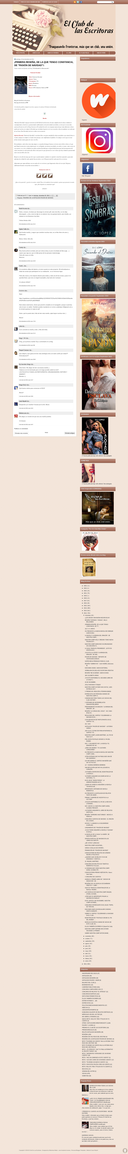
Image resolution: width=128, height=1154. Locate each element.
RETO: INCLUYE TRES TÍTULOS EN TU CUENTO (96, 1066)
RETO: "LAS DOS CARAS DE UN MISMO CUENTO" (96, 1060)
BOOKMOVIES (86, 985)
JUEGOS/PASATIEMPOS (89, 1010)
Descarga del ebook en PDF (21, 102)
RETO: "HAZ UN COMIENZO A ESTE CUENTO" (95, 1057)
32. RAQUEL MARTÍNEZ (92, 861)
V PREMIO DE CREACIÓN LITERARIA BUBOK (98, 691)
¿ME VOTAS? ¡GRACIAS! (92, 843)
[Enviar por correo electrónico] (50, 196)
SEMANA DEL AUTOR (88, 1071)
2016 (85, 603)
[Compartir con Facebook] (57, 196)
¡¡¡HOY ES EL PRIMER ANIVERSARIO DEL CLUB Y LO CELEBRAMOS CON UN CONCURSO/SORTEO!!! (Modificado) (102, 1100)
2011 (85, 964)
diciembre (88, 615)
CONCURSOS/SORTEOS (89, 994)
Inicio (46, 432)
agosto (87, 943)
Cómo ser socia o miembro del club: (30, 2)
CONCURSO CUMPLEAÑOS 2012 (91, 989)
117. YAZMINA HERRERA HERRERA (95, 765)
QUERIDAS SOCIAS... (88, 1135)
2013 (85, 610)
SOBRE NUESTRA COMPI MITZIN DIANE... (97, 933)
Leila (20, 326)
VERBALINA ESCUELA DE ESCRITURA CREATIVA (99, 670)
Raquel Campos (24, 350)
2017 (85, 600)
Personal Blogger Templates (78, 1150)
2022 (85, 590)
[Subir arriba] (125, 1151)
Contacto (16, 2)
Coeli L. (21, 266)
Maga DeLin (23, 385)
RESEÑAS (85, 1034)
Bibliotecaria (23, 413)
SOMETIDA (85, 1076)
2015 (85, 605)
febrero (87, 958)
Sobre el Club (36, 52)
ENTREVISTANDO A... (88, 1000)
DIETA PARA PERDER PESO (90, 996)
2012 (85, 613)
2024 (85, 588)
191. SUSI (88, 724)
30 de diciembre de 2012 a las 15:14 (27, 224)
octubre (87, 938)
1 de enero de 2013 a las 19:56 (26, 396)
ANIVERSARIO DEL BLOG (89, 973)
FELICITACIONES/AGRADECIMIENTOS (93, 1005)
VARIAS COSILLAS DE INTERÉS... (95, 848)
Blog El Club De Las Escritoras (22, 100)
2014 (85, 608)
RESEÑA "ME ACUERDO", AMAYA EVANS (97, 673)
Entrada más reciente (21, 433)
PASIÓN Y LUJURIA (87, 1025)
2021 (85, 593)
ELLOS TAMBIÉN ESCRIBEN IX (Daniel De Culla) (98, 926)
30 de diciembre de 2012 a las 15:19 (27, 242)
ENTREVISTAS (86, 1003)
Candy (21, 247)
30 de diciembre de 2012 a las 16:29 (27, 260)
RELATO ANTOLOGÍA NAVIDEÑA (91, 1032)
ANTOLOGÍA (85, 975)
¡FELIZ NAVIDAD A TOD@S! (93, 684)
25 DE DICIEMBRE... (91, 682)
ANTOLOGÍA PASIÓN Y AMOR (90, 980)
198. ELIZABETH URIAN (91, 675)
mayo (87, 951)
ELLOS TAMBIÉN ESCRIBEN (90, 998)
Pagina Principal (20, 52)
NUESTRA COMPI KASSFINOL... (94, 845)
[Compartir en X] (55, 196)
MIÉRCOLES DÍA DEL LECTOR (91, 1014)
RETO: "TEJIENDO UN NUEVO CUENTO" (93, 1062)
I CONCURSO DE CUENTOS (93, 876)
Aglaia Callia (23, 229)
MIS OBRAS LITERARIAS (89, 1016)
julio (86, 946)
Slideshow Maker (53, 1150)
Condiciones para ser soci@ (49, 2)
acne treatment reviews (65, 1150)
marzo (87, 956)
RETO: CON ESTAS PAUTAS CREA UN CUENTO (96, 1064)
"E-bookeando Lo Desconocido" (41, 68)
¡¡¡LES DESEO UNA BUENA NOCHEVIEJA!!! (97, 617)
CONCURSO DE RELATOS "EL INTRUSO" (94, 991)
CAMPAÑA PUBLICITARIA (89, 987)
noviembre (88, 936)
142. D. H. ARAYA (90, 628)
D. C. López (28, 195)
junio (86, 948)
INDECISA (85, 1007)
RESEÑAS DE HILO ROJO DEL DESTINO (94, 1036)
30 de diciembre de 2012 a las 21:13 (27, 333)
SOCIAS (84, 1073)
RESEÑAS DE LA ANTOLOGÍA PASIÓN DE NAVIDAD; (38, 198)
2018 (85, 598)
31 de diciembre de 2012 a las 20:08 (27, 359)
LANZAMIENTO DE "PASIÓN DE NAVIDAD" (97, 827)
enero (87, 961)
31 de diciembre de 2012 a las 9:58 (27, 345)
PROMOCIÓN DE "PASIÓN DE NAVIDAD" (96, 850)
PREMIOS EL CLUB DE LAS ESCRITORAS (94, 1027)
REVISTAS (85, 1069)
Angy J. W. (22, 338)
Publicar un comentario (21, 428)
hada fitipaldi (23, 401)
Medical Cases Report (92, 1150)
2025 (85, 585)
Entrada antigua (69, 433)
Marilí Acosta (23, 208)
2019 (85, 595)
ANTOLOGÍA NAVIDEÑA (89, 978)
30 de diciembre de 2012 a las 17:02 (27, 285)
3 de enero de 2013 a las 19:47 (26, 424)
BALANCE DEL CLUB (88, 982)
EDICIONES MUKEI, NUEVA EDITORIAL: (96, 668)
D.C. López (68, 52)
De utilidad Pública (84, 52)
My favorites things (25, 364)
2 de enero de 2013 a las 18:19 (26, 408)
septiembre (88, 941)
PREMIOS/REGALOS (88, 1030)
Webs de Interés (101, 52)
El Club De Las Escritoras (35, 1150)
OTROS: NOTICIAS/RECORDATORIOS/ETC (94, 1023)
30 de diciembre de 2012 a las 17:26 (27, 321)
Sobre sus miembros (53, 52)
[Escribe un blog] (53, 196)
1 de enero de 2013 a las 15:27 (26, 380)
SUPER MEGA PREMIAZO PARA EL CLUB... (97, 661)
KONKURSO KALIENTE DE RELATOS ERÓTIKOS (96, 1012)
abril (86, 953)
